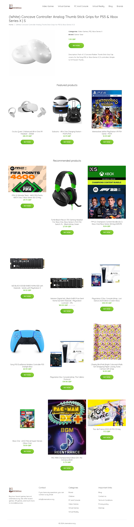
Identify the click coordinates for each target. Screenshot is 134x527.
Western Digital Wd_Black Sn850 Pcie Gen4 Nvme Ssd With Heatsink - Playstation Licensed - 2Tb (67, 300)
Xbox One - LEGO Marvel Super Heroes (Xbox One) (27, 442)
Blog (111, 6)
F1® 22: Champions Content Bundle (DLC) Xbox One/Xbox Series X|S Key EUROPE (107, 223)
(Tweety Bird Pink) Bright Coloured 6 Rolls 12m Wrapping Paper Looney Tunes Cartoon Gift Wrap (106, 366)
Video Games (48, 6)
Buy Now (76, 45)
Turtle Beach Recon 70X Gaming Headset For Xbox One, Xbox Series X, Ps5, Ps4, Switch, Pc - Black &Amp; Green (67, 222)
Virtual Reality (98, 6)
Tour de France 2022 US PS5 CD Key (107, 429)
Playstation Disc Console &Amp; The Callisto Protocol (67, 378)
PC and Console (81, 6)
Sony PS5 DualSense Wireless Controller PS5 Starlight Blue (27, 365)
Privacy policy (103, 504)
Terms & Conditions (105, 500)
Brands (120, 6)
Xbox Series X (97, 31)
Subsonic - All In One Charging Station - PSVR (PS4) (67, 132)
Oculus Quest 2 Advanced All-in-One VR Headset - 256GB (27, 132)
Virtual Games (64, 6)
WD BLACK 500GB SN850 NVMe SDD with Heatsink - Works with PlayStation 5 (27, 287)
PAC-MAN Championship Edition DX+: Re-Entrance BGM (67, 459)
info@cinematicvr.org (46, 499)
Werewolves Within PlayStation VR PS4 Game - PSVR (107, 132)
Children (71, 496)
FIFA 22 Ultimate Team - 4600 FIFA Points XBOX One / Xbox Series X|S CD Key (27, 196)
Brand (71, 492)
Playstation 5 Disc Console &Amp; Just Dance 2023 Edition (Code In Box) (107, 299)
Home (11, 25)
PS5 (90, 31)
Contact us (102, 496)
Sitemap (101, 508)
